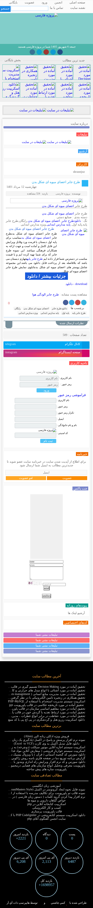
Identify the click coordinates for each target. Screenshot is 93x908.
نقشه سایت (77, 7)
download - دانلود (76, 284)
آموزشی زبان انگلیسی (46, 785)
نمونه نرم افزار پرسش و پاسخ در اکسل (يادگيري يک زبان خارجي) (43, 740)
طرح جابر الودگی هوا (45, 294)
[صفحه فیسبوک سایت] (60, 52)
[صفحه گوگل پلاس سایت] (46, 52)
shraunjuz (79, 171)
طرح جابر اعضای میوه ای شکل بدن (56, 182)
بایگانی (13, 2)
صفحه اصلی (77, 2)
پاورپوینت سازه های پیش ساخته (46, 769)
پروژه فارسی (63, 193)
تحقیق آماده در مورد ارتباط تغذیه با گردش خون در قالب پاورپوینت (43, 712)
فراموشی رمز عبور (72, 395)
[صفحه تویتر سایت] (39, 52)
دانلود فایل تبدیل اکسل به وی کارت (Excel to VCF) (46, 743)
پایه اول (65, 313)
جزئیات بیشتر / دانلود (46, 276)
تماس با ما (56, 7)
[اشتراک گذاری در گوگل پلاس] (77, 302)
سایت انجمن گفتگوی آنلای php (46, 818)
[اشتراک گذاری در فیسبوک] (65, 302)
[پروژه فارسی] (46, 15)
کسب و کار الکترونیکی (46, 807)
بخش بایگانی (13, 60)
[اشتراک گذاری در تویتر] (84, 302)
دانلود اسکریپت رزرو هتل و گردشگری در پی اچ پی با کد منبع (46, 719)
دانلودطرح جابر (71, 220)
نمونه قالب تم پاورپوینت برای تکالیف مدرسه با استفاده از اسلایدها (43, 793)
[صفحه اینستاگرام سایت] (32, 52)
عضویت (29, 2)
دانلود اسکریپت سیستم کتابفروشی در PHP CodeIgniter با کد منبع (44, 815)
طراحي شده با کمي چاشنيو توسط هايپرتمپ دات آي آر (47, 902)
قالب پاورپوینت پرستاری (46, 811)
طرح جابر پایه (35, 258)
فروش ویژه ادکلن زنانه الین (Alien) (46, 736)
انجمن (58, 2)
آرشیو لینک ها (76, 613)
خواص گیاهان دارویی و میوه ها (46, 800)
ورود (44, 2)
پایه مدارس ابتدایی (59, 224)
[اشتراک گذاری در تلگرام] (71, 302)
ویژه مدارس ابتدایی (28, 313)
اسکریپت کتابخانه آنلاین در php (46, 804)
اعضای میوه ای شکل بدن (58, 206)
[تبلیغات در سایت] (60, 110)
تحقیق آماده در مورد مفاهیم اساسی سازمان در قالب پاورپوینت (45, 708)
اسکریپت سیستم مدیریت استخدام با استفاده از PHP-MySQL (46, 701)
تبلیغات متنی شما (47, 634)
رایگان (17, 308)
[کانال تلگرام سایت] (53, 52)
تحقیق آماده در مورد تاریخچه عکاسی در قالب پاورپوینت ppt (46, 705)
